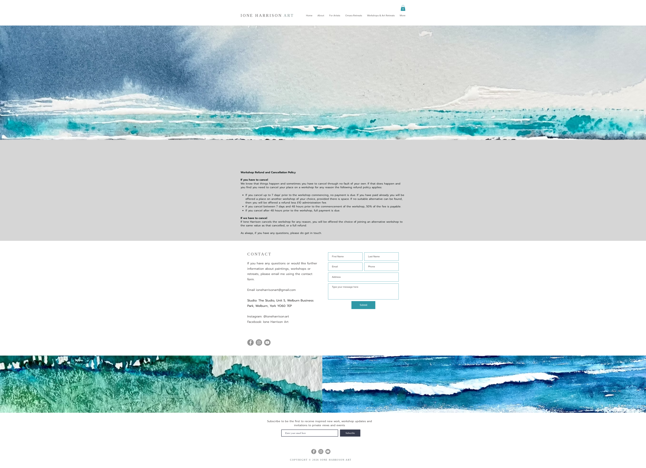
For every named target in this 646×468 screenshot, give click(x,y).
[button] (403, 8)
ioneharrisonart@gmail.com (276, 290)
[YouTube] (267, 342)
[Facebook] (250, 342)
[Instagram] (259, 342)
